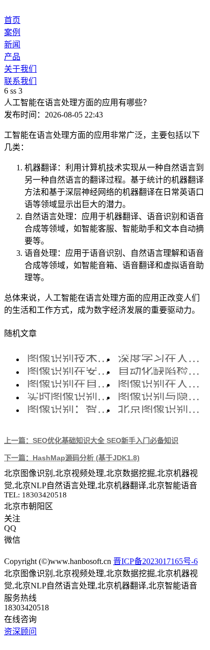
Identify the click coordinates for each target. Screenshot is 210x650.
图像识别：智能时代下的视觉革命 (70, 409)
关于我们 (20, 69)
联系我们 (20, 81)
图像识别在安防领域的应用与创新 (70, 371)
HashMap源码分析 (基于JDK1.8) (72, 458)
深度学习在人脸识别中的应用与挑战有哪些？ (160, 358)
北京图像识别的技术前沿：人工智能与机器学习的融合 (160, 409)
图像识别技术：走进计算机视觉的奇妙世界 (70, 358)
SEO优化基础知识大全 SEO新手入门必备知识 (91, 440)
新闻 (12, 44)
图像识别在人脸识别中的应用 (160, 384)
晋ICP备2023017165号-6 (155, 561)
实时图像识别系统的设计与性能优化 (70, 396)
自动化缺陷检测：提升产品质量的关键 (160, 371)
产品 (12, 56)
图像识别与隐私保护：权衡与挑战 (160, 396)
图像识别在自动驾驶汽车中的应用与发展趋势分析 (70, 384)
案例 (12, 32)
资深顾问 (20, 631)
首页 (12, 20)
